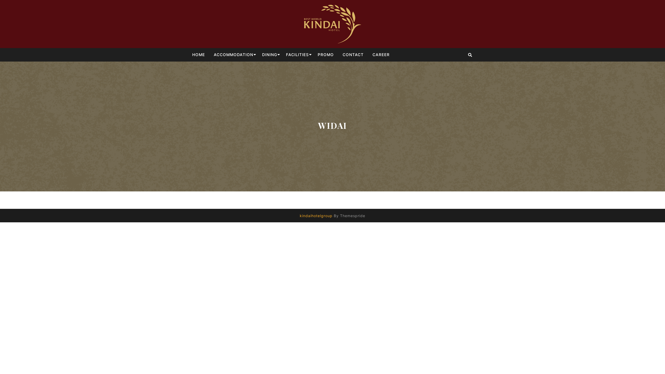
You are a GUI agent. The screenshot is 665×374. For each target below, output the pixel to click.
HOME (198, 54)
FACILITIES (297, 54)
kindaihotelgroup (316, 215)
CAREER (381, 54)
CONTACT (353, 54)
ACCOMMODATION (233, 54)
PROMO (326, 54)
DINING (269, 54)
